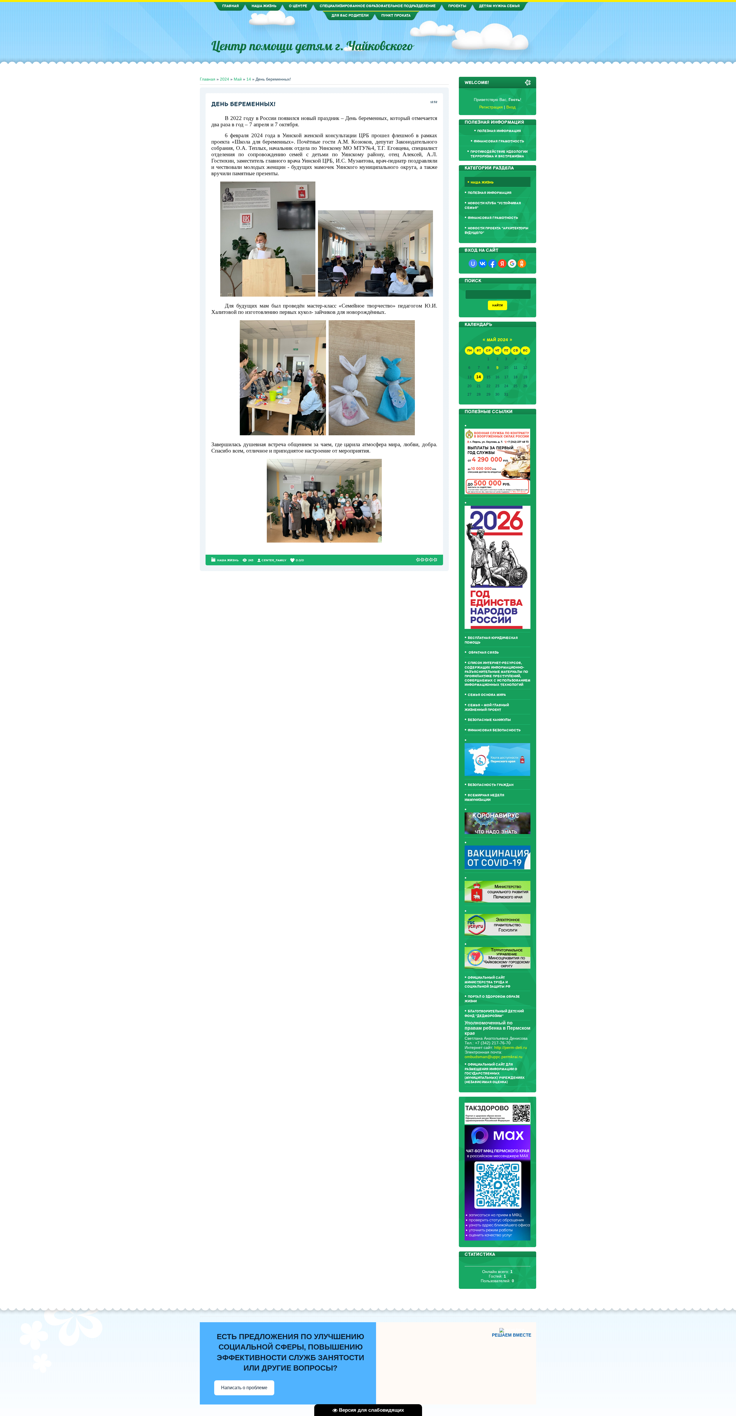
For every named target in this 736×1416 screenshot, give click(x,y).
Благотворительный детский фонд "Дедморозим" (494, 1013)
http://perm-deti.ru (510, 1047)
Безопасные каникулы (489, 720)
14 (248, 79)
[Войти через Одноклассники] (522, 263)
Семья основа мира (487, 695)
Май (238, 79)
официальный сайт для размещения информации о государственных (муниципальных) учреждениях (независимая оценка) (495, 1073)
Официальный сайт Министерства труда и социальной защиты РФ (487, 982)
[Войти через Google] (512, 263)
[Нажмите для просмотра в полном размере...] (267, 295)
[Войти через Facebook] (492, 263)
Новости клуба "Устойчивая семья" (493, 205)
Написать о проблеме (244, 1387)
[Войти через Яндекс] (502, 263)
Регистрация (491, 107)
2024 (224, 79)
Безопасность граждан (490, 785)
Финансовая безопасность (494, 730)
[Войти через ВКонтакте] (482, 263)
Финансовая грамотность (499, 141)
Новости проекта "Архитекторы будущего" (496, 230)
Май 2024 (497, 340)
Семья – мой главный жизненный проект (487, 707)
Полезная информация (499, 131)
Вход (510, 107)
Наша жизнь (228, 560)
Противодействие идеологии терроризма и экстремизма (499, 154)
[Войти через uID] (473, 263)
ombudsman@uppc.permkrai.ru (493, 1056)
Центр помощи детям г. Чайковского (312, 46)
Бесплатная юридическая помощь (491, 640)
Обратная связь (483, 652)
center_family (274, 560)
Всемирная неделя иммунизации (484, 797)
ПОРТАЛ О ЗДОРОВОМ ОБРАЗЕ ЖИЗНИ (492, 999)
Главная (207, 79)
